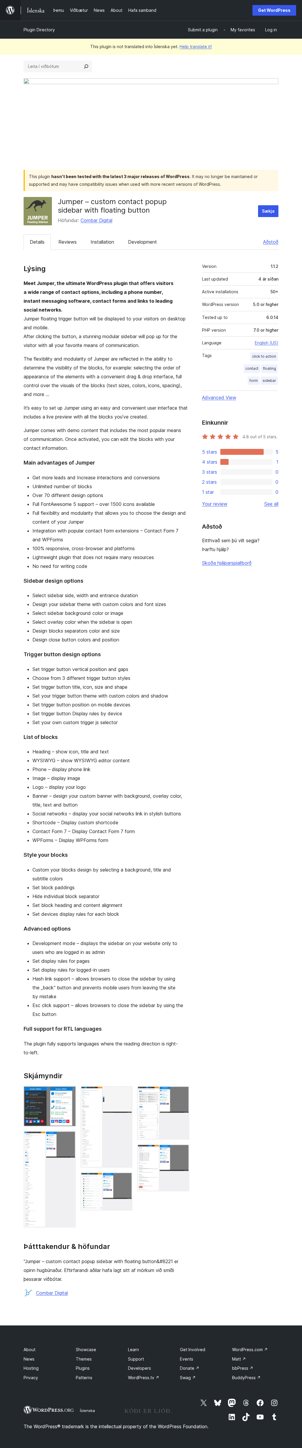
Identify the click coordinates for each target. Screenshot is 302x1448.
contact (251, 368)
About (29, 1349)
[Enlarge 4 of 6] (124, 1180)
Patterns (84, 1377)
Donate (189, 1368)
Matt (239, 1358)
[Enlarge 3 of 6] (124, 1094)
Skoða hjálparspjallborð (227, 563)
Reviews (67, 242)
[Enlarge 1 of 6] (68, 1094)
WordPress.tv (143, 1377)
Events (186, 1358)
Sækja (268, 211)
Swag (188, 1377)
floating (269, 368)
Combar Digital (96, 220)
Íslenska (87, 1410)
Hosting (31, 1368)
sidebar (269, 380)
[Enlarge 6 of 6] (181, 1152)
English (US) (266, 342)
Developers (139, 1368)
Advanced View (219, 397)
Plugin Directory (39, 29)
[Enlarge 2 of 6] (68, 1139)
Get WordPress (274, 10)
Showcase (86, 1349)
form (254, 380)
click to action (264, 356)
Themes (84, 1358)
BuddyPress (246, 1377)
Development (142, 242)
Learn (133, 1349)
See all (271, 504)
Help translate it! (196, 46)
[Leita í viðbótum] (86, 66)
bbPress (242, 1368)
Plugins (83, 1368)
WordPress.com (250, 1349)
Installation (102, 242)
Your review (214, 504)
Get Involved (192, 1349)
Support (136, 1358)
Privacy (31, 1377)
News (29, 1358)
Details (37, 242)
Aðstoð (270, 242)
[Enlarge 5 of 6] (181, 1094)
